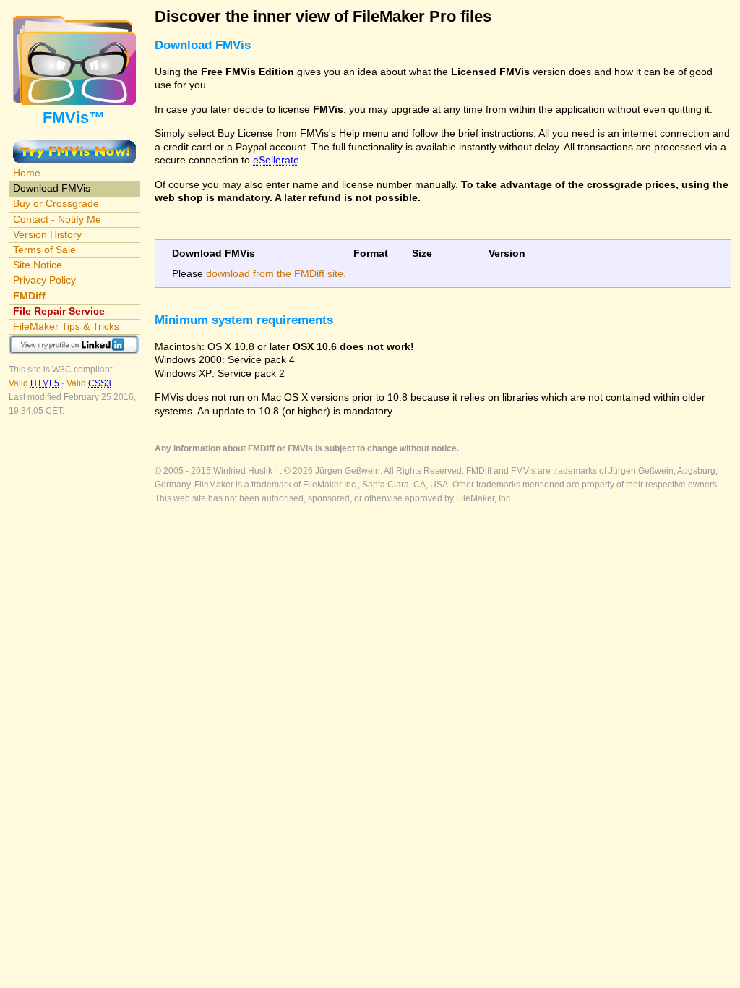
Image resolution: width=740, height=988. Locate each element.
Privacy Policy (44, 280)
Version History (47, 234)
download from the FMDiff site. (276, 273)
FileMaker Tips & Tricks (66, 326)
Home (26, 173)
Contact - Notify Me (57, 219)
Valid (34, 383)
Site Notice (37, 265)
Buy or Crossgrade (56, 203)
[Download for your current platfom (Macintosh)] (74, 147)
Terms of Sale (44, 249)
